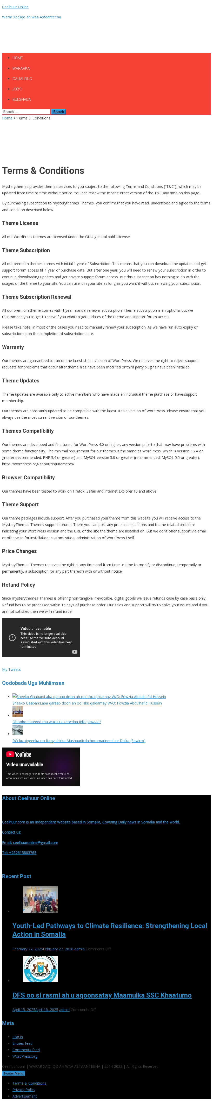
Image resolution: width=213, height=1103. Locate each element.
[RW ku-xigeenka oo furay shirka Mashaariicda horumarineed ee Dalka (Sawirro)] (17, 733)
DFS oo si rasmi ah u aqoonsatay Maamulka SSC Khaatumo (102, 995)
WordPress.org (24, 1056)
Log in (17, 1036)
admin (79, 949)
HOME (17, 58)
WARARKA (21, 68)
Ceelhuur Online (15, 6)
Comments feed (26, 1049)
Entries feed (22, 1043)
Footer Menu (13, 1073)
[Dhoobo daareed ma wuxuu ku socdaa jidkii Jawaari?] (17, 715)
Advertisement (24, 1096)
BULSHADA (21, 99)
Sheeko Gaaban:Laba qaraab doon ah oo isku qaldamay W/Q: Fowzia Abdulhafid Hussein (87, 703)
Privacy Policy (23, 1089)
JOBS (17, 89)
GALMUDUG (22, 79)
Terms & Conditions (29, 1083)
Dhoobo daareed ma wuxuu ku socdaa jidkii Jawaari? (56, 721)
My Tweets (11, 669)
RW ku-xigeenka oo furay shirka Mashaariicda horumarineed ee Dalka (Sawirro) (78, 740)
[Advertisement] (96, 35)
